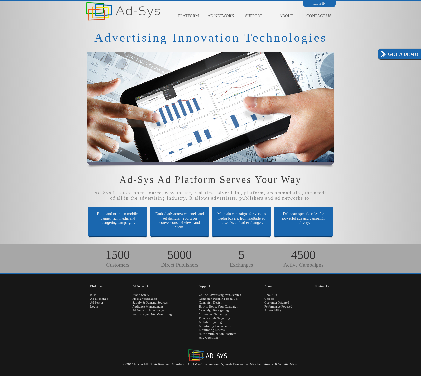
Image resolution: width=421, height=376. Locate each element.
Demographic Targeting (214, 318)
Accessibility (273, 310)
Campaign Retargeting (214, 310)
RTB (93, 295)
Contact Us (318, 16)
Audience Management (147, 306)
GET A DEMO (403, 54)
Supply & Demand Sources (150, 302)
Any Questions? (209, 337)
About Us (270, 295)
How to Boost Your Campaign (218, 306)
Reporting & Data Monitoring (152, 314)
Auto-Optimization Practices (217, 334)
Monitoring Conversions (215, 326)
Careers (269, 298)
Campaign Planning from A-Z (218, 298)
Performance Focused (278, 306)
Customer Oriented (276, 302)
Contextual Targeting (213, 314)
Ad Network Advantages (148, 310)
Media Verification (144, 298)
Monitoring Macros (212, 330)
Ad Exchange (99, 298)
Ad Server (96, 302)
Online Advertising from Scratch (220, 295)
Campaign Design (210, 302)
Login (319, 3)
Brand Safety (140, 295)
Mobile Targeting (210, 322)
